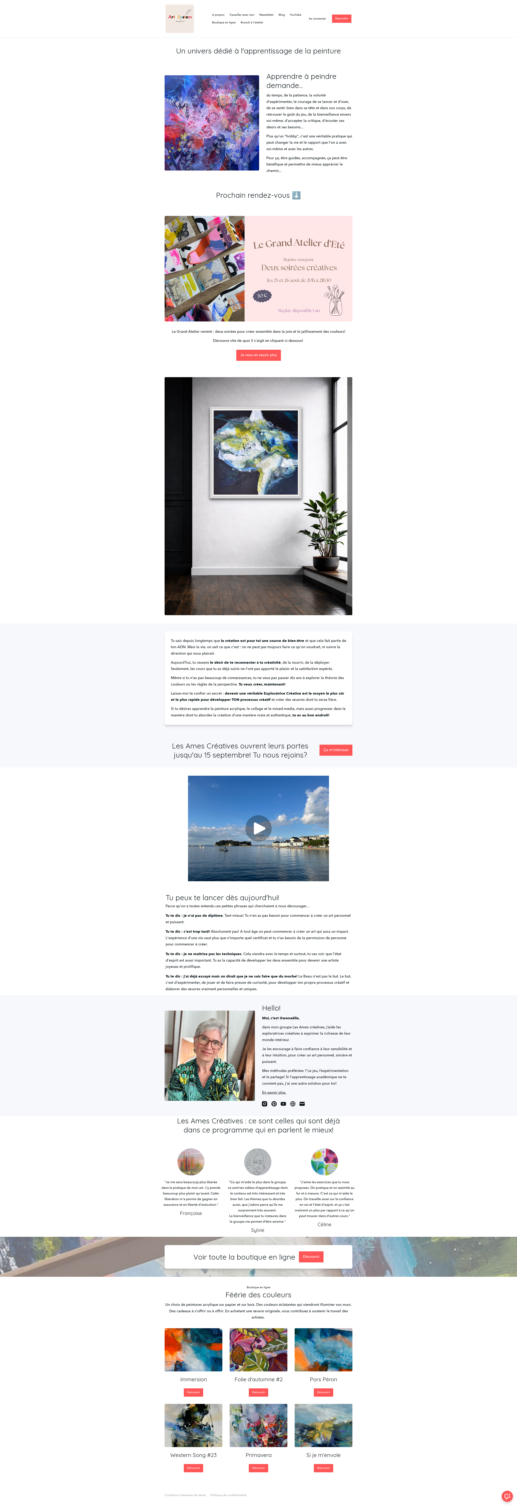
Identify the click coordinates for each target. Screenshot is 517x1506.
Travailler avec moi (241, 15)
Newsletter (266, 15)
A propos (218, 15)
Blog (282, 15)
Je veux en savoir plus (258, 355)
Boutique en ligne (224, 22)
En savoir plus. (274, 1093)
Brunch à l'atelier (252, 22)
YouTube (295, 15)
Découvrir (311, 1257)
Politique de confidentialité (228, 1495)
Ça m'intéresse (336, 750)
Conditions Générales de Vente (185, 1495)
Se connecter (317, 18)
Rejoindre (341, 18)
